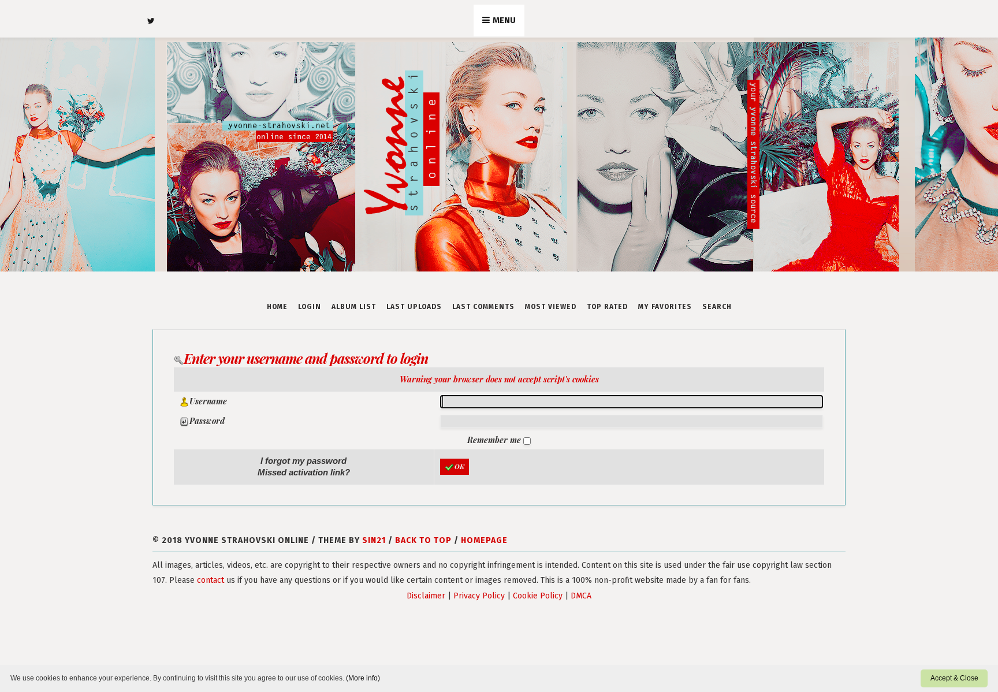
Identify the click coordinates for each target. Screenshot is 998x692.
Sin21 (374, 540)
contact (210, 580)
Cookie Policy (538, 596)
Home (277, 307)
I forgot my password (303, 461)
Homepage (484, 540)
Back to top (423, 540)
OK (459, 466)
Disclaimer (426, 596)
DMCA (581, 596)
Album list (354, 307)
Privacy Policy (479, 596)
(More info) (363, 678)
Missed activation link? (304, 472)
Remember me (495, 439)
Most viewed (550, 307)
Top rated (607, 307)
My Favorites (665, 307)
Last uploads (414, 307)
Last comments (483, 307)
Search (717, 307)
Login (309, 307)
